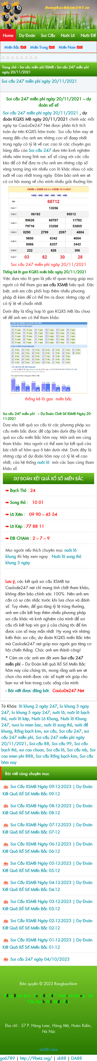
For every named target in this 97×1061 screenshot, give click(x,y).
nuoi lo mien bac (26, 724)
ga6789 (7, 1058)
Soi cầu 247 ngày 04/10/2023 (40, 959)
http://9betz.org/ (36, 1058)
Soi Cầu (48, 35)
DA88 (76, 1058)
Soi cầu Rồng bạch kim (56, 756)
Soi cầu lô (55, 749)
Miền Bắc (12, 47)
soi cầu (50, 731)
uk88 (61, 1058)
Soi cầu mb (77, 749)
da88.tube (49, 1049)
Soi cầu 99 (62, 743)
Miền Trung (39, 47)
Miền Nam (68, 47)
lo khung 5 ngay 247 (31, 712)
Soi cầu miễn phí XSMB (37, 66)
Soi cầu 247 (40, 150)
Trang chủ (9, 66)
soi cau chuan (31, 749)
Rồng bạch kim (27, 731)
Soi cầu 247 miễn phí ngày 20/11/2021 (39, 81)
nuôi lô (59, 712)
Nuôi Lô (68, 35)
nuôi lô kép (19, 718)
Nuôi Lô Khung (45, 718)
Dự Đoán (27, 35)
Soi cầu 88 (39, 743)
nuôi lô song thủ (58, 724)
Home (8, 35)
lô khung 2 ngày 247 (38, 706)
